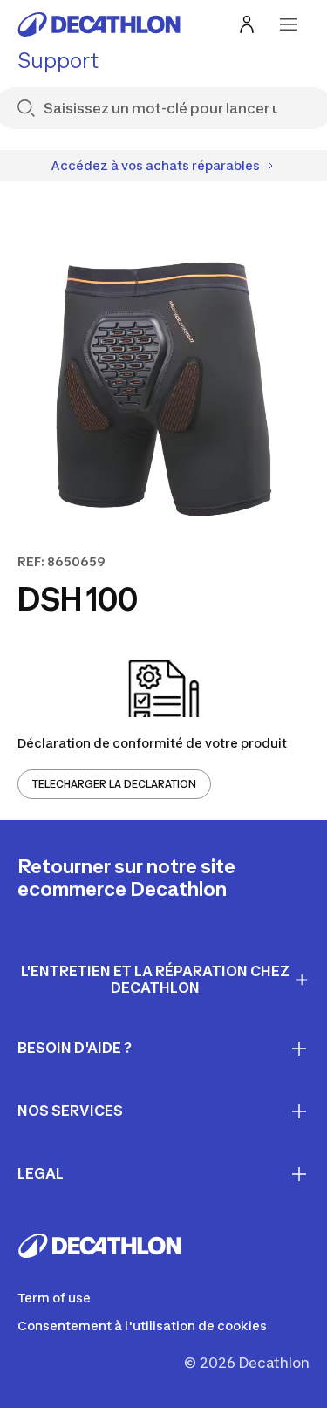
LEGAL (40, 1173)
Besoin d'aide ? (74, 1047)
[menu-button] (289, 24)
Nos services (70, 1110)
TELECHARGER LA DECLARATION (114, 783)
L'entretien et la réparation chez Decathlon (155, 979)
